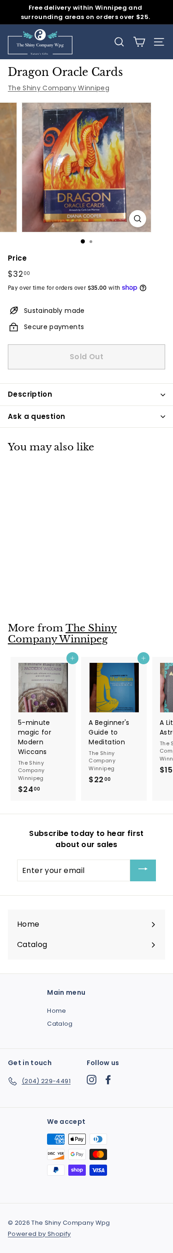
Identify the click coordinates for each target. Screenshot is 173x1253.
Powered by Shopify (39, 1233)
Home (56, 1010)
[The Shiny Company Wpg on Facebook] (108, 1080)
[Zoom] (137, 218)
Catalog (59, 1023)
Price (17, 258)
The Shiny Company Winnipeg (58, 88)
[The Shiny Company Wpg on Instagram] (91, 1080)
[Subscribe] (143, 870)
